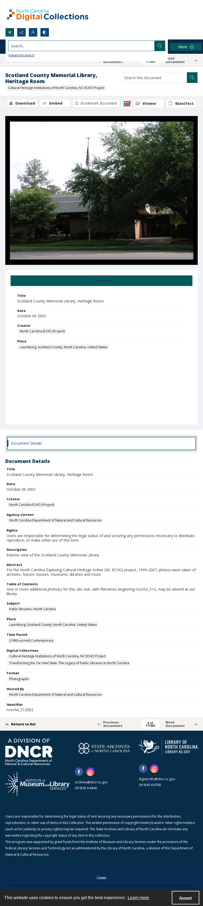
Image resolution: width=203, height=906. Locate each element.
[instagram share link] (90, 771)
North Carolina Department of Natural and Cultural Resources (55, 520)
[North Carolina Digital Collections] (47, 14)
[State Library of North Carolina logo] (168, 747)
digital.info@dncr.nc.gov (157, 779)
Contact (101, 877)
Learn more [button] (138, 897)
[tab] (101, 281)
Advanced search (21, 55)
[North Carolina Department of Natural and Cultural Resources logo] (28, 752)
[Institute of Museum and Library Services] (37, 784)
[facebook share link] (79, 771)
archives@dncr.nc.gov (91, 782)
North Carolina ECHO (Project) (42, 331)
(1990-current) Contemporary (31, 640)
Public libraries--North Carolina (32, 609)
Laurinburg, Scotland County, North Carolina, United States (63, 347)
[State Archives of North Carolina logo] (104, 748)
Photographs (19, 679)
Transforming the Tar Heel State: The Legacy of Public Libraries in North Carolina (69, 663)
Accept (185, 898)
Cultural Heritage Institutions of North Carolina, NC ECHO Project (56, 88)
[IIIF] (127, 103)
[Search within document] (192, 77)
